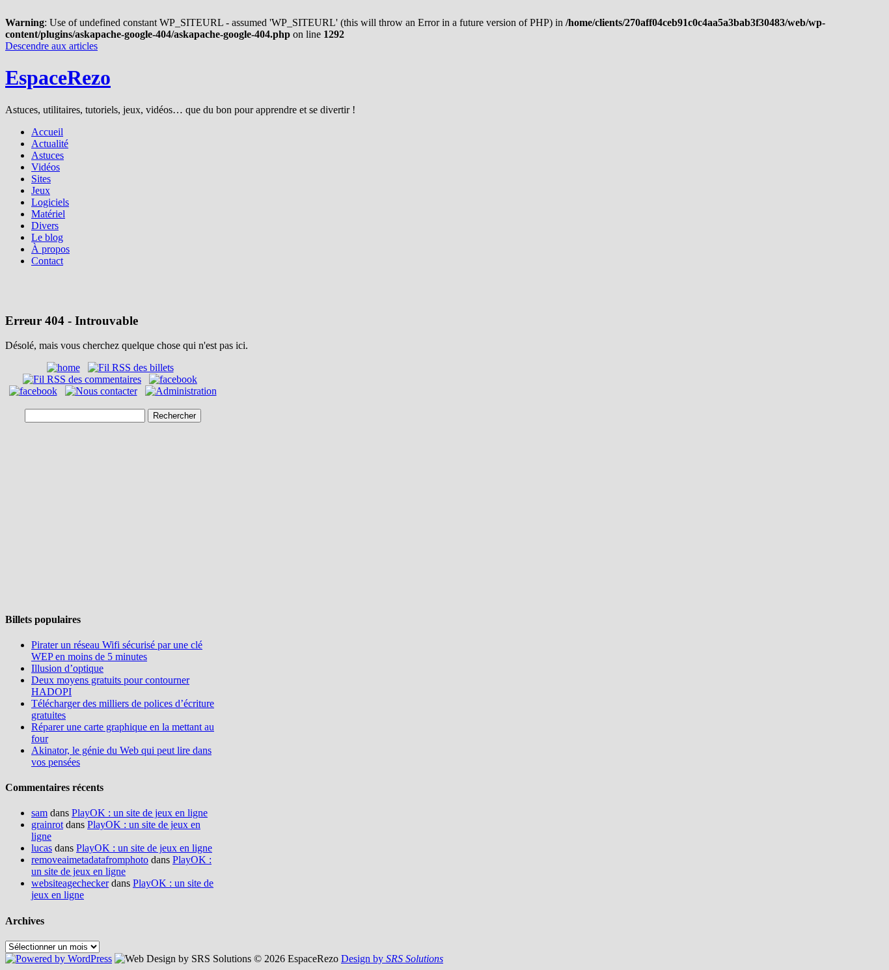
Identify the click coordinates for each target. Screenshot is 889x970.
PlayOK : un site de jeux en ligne (140, 812)
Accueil (47, 131)
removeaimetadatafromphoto (89, 859)
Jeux (40, 190)
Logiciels (50, 202)
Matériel (48, 213)
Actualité (49, 143)
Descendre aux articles (51, 45)
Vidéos (45, 167)
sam (39, 812)
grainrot (47, 824)
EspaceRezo (58, 77)
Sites (41, 178)
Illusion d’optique (67, 668)
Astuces (47, 155)
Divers (45, 225)
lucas (41, 847)
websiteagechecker (70, 883)
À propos (50, 249)
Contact (47, 260)
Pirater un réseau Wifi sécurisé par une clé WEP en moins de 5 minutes (116, 650)
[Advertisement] (444, 294)
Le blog (47, 237)
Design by (392, 958)
